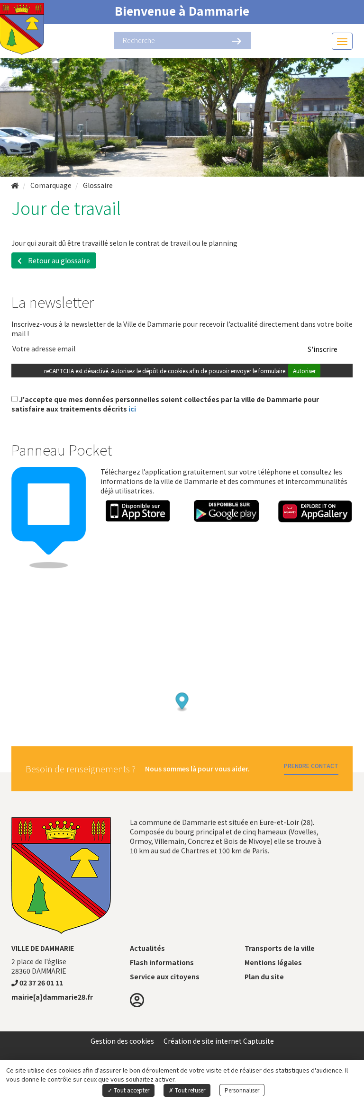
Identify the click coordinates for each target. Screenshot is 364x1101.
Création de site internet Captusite (219, 1041)
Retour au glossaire (58, 260)
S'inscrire (322, 349)
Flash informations (162, 962)
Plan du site (264, 976)
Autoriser (304, 371)
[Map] (182, 682)
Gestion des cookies (122, 1041)
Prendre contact (311, 765)
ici (132, 408)
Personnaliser (242, 1090)
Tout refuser (189, 1090)
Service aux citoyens (165, 976)
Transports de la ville (280, 948)
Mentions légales (273, 962)
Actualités (147, 948)
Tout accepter (130, 1090)
